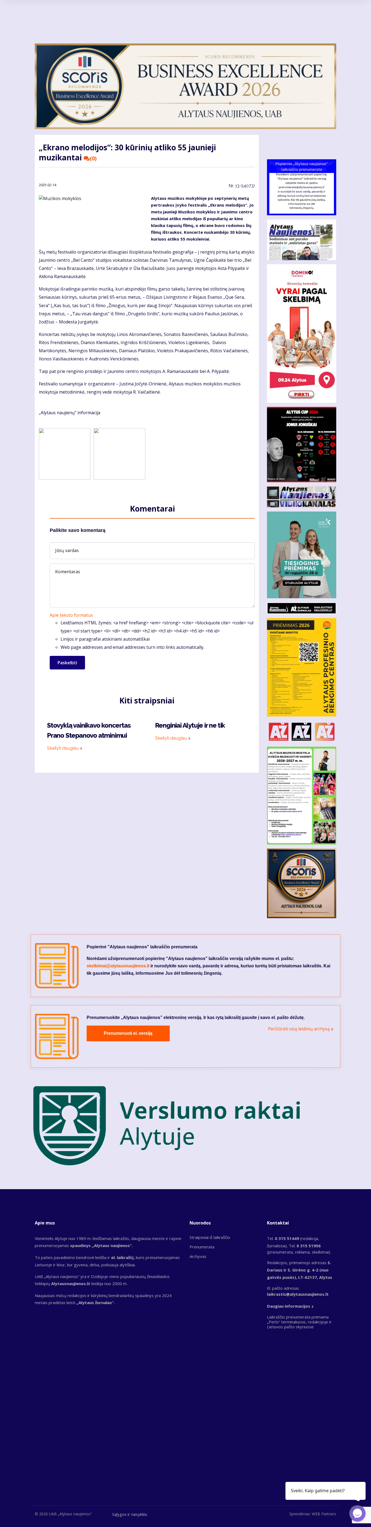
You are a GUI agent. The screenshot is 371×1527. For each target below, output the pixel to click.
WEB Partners (324, 1513)
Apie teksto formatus (71, 615)
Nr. (242, 185)
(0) (93, 158)
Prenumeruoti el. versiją (128, 1033)
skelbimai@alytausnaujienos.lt (118, 966)
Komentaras (67, 572)
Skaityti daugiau (63, 748)
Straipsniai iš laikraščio (210, 1237)
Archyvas (198, 1256)
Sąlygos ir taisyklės (129, 1514)
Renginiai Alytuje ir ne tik (190, 725)
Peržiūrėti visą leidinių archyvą (299, 1029)
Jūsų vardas (67, 550)
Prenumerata (202, 1246)
